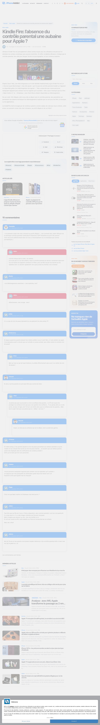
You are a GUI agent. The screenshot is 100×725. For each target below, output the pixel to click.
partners (12, 706)
